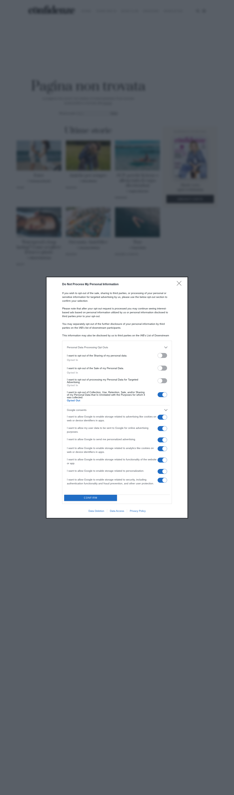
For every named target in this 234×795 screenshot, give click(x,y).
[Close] (180, 284)
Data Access (117, 510)
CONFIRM (90, 497)
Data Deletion (96, 510)
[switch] (162, 355)
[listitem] (117, 347)
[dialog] (117, 397)
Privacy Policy (138, 510)
